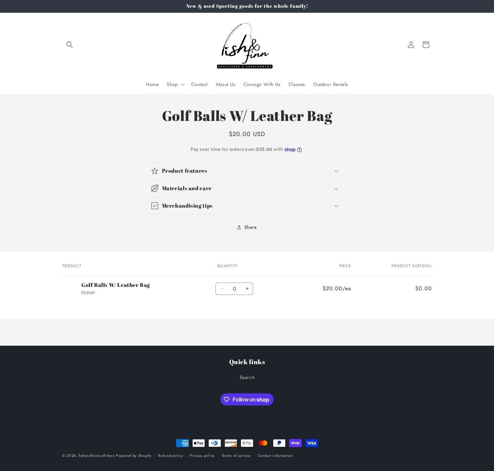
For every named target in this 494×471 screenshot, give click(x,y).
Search (247, 377)
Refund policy (170, 455)
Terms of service (236, 455)
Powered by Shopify (134, 455)
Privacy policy (202, 455)
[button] (69, 44)
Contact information (275, 455)
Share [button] (250, 227)
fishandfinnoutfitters (97, 455)
